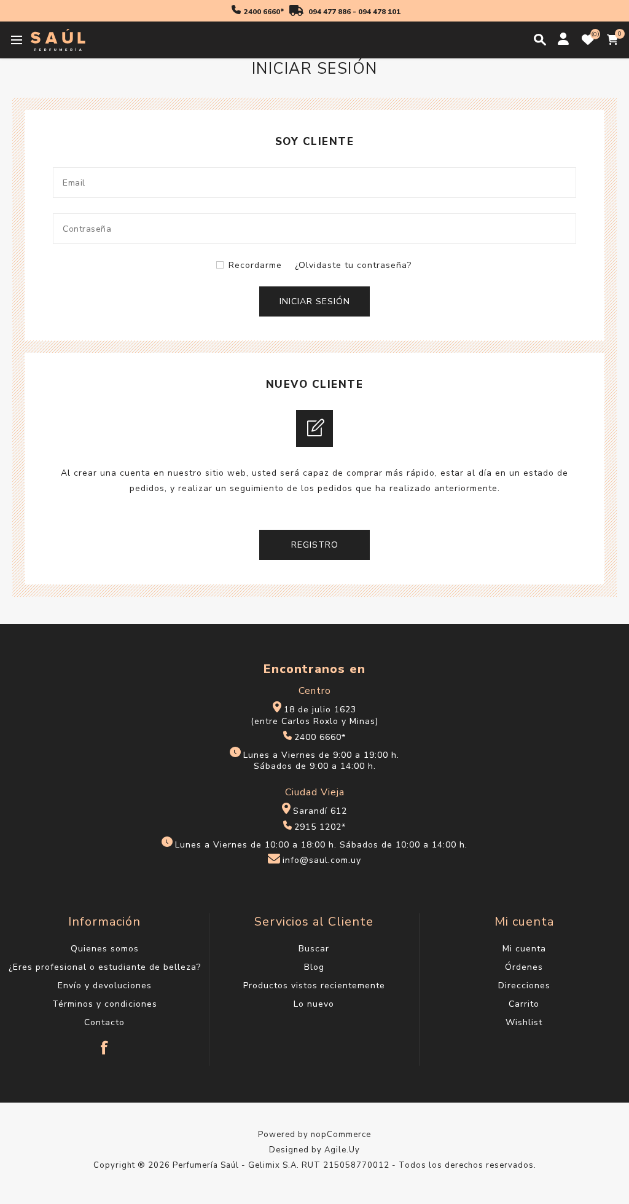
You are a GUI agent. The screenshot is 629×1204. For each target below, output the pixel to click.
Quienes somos (105, 948)
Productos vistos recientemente (314, 985)
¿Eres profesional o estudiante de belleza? (105, 967)
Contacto (104, 1022)
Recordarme (255, 265)
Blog (314, 967)
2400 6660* (264, 12)
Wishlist (524, 1022)
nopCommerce (341, 1134)
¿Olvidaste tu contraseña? (353, 265)
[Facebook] (104, 1042)
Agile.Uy (342, 1149)
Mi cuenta (524, 948)
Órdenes (524, 967)
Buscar (314, 948)
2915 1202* (320, 827)
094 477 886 (329, 12)
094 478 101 (379, 12)
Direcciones (524, 985)
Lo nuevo (314, 1004)
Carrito (524, 1004)
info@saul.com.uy (322, 861)
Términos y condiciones (104, 1004)
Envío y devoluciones (105, 985)
